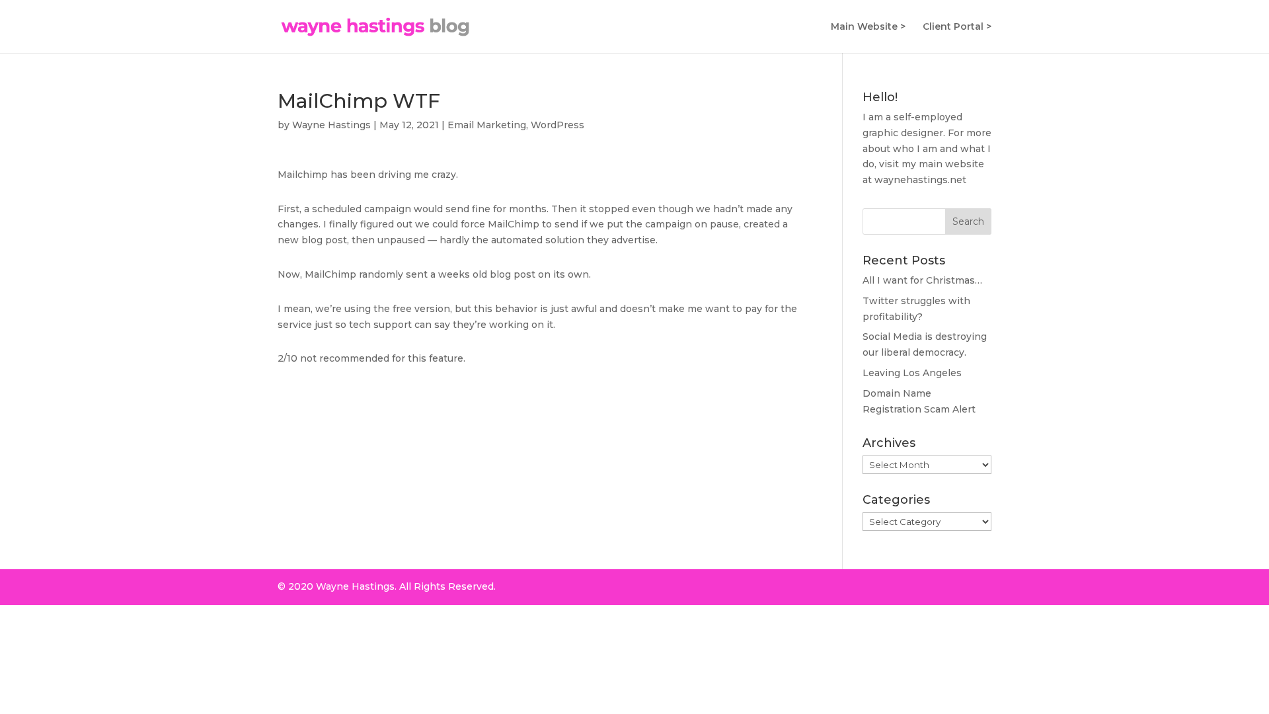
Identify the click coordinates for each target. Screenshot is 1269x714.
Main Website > (868, 27)
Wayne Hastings (331, 125)
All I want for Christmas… (922, 280)
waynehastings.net (920, 180)
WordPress (557, 125)
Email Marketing (486, 125)
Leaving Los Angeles (912, 373)
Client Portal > (957, 27)
